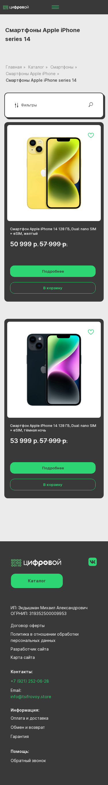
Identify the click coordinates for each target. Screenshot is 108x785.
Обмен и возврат (28, 727)
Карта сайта (23, 657)
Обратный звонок (28, 760)
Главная (14, 67)
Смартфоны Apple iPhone (31, 73)
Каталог (36, 67)
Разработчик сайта (30, 649)
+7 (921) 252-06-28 (30, 681)
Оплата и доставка (29, 718)
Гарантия (20, 736)
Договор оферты (28, 625)
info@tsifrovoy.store (31, 696)
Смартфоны (61, 67)
